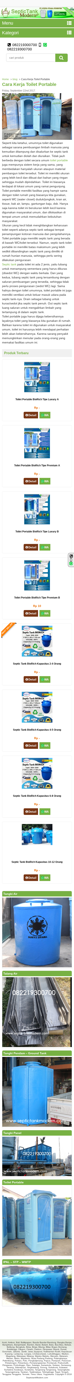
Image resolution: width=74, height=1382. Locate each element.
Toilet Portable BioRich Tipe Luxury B (37, 531)
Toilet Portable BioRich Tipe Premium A (37, 465)
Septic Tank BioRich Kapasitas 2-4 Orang (37, 663)
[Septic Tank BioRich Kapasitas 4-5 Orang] (37, 721)
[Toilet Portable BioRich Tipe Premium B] (37, 589)
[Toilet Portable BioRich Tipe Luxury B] (37, 523)
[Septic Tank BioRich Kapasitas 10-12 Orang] (37, 844)
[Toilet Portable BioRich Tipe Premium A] (37, 457)
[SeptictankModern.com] (37, 17)
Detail (32, 415)
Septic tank (9, 264)
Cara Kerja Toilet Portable (29, 84)
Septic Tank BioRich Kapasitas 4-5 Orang (37, 729)
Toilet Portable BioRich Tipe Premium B (37, 597)
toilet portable (59, 160)
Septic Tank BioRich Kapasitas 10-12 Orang (37, 862)
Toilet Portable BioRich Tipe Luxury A (37, 399)
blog (15, 79)
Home (5, 79)
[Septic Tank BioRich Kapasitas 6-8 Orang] (37, 787)
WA (46, 415)
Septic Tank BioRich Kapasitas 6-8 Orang (37, 795)
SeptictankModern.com (37, 1377)
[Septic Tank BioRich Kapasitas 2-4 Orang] (37, 655)
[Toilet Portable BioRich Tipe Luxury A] (37, 391)
